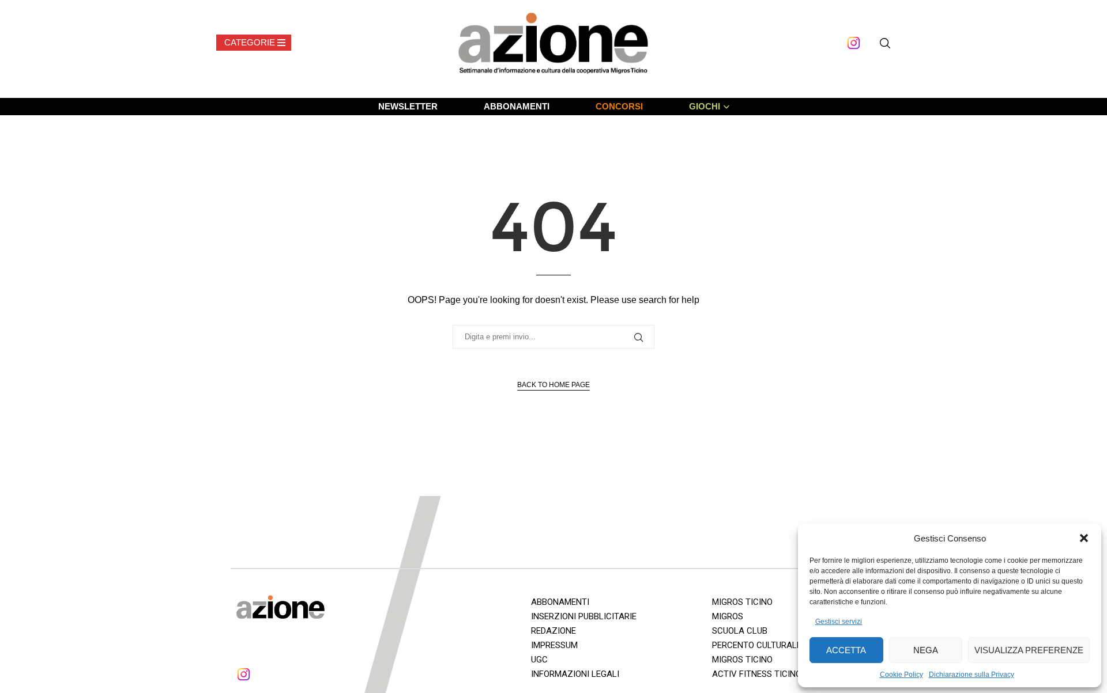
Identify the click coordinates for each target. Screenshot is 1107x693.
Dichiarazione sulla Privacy (971, 675)
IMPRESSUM (554, 645)
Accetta (846, 650)
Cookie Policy (901, 675)
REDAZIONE (553, 631)
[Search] (885, 43)
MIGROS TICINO (742, 602)
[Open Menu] (253, 43)
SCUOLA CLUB (739, 631)
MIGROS (727, 616)
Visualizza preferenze (1028, 650)
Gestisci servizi (838, 622)
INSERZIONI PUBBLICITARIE (584, 616)
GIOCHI (704, 106)
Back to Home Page (553, 385)
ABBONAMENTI (516, 106)
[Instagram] (853, 43)
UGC (539, 659)
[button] (1084, 538)
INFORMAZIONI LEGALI (575, 674)
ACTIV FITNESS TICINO (756, 674)
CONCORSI (619, 106)
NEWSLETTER (408, 106)
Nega (925, 650)
